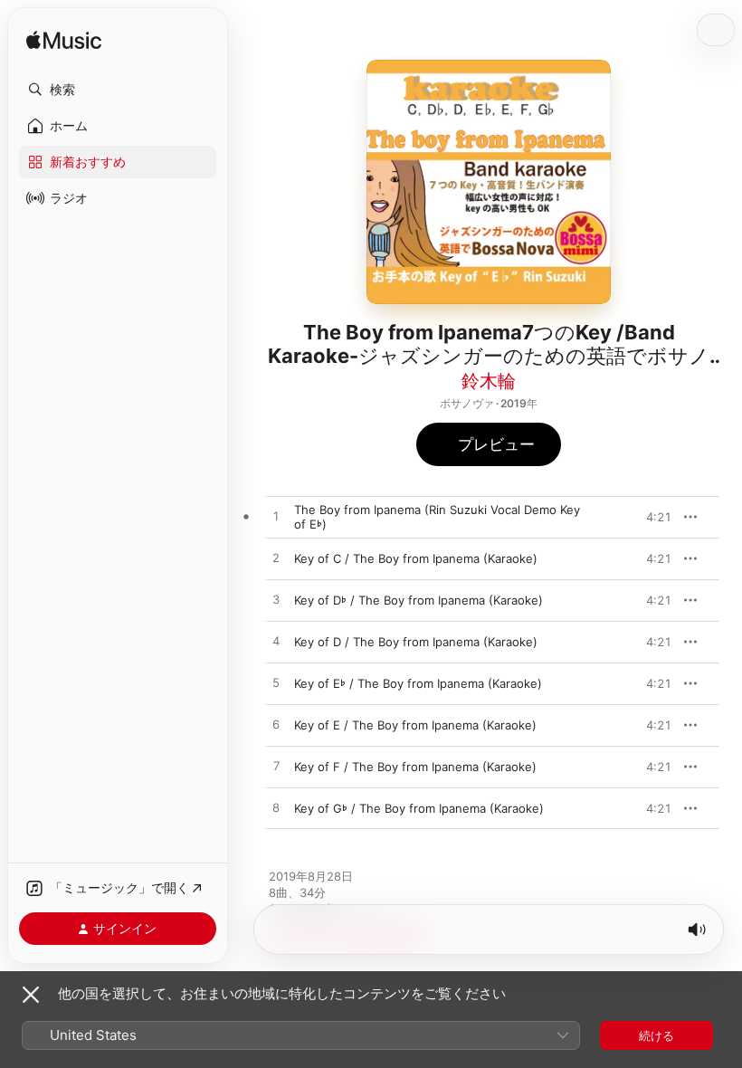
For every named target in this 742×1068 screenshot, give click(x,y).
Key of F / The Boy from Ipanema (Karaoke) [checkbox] (415, 766)
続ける (656, 1035)
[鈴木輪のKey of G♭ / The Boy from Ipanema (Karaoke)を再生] (276, 808)
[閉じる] (31, 995)
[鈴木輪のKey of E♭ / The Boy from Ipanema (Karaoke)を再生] (276, 683)
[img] (63, 41)
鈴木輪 (488, 381)
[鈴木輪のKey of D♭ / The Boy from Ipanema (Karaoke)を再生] (276, 600)
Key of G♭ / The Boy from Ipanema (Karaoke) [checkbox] (419, 808)
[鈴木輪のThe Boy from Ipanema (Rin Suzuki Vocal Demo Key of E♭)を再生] (276, 517)
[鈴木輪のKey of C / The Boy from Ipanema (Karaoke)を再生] (276, 558)
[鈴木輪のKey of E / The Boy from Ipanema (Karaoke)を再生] (276, 725)
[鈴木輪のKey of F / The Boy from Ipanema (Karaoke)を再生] (276, 766)
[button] (117, 89)
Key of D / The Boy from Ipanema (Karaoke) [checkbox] (415, 641)
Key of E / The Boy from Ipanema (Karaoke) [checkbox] (415, 725)
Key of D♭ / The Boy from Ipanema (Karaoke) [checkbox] (418, 600)
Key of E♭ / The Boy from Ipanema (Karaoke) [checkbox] (418, 683)
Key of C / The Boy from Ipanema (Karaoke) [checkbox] (415, 558)
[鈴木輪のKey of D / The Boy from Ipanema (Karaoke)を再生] (276, 642)
